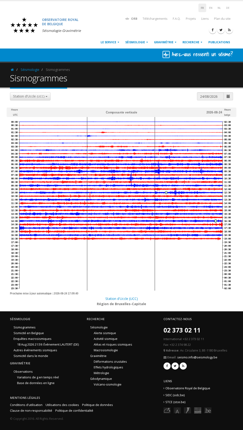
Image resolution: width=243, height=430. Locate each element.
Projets (191, 19)
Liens (205, 19)
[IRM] (187, 410)
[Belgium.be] (207, 410)
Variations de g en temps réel (38, 377)
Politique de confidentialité (74, 411)
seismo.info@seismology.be (197, 357)
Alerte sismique (105, 333)
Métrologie (101, 373)
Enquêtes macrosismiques (32, 339)
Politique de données (97, 405)
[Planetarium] (167, 410)
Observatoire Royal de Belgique (187, 388)
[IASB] (177, 410)
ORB (133, 19)
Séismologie (135, 42)
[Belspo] (197, 410)
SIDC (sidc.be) (175, 395)
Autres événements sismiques (35, 350)
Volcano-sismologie (108, 384)
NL (219, 8)
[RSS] (229, 30)
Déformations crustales (110, 362)
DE (227, 8)
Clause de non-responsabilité (31, 411)
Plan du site (222, 19)
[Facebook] (212, 30)
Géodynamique (101, 379)
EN (210, 8)
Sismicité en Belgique (29, 333)
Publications (219, 42)
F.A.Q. (177, 19)
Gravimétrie (163, 42)
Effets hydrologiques (108, 367)
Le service (108, 42)
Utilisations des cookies (62, 405)
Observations (23, 372)
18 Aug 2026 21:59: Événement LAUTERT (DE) (48, 344)
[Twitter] (220, 30)
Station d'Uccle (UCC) (121, 298)
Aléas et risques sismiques (113, 344)
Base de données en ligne (36, 383)
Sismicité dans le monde (31, 356)
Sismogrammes (25, 327)
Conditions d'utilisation (26, 405)
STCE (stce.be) (175, 402)
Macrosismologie (106, 350)
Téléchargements (155, 19)
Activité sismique (105, 339)
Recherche (190, 42)
